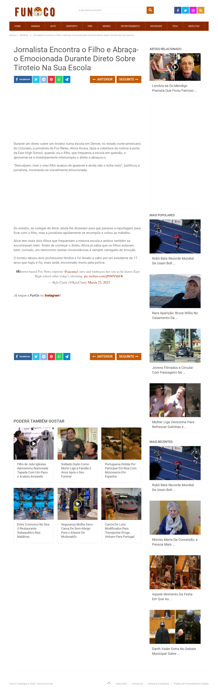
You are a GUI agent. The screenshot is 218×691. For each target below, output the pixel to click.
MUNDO (107, 26)
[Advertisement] (77, 113)
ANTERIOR (104, 79)
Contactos (137, 683)
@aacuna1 (71, 271)
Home (17, 26)
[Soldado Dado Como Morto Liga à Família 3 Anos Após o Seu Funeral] (78, 443)
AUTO (53, 26)
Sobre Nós (121, 683)
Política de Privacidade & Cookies (191, 683)
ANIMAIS (35, 26)
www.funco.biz (45, 683)
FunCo (12, 683)
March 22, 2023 (99, 282)
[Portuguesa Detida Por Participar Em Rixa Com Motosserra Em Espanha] (121, 443)
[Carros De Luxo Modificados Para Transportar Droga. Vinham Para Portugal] (121, 504)
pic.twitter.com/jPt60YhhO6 (103, 276)
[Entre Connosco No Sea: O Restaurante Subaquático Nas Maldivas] (34, 504)
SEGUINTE (127, 79)
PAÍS (90, 26)
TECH (175, 26)
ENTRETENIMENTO (130, 26)
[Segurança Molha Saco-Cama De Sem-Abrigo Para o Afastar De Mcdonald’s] (78, 504)
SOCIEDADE (156, 26)
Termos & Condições (158, 683)
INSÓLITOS (193, 26)
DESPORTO (71, 26)
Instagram (52, 295)
